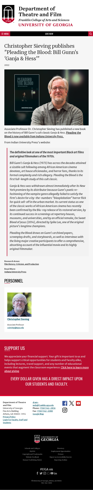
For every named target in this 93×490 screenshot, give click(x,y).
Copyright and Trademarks (32, 454)
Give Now (49, 33)
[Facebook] (37, 473)
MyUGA (32, 451)
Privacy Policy (9, 417)
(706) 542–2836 (47, 408)
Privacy (60, 454)
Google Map (38, 414)
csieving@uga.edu (15, 327)
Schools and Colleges (32, 448)
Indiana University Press (15, 272)
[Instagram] (44, 473)
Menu (6, 33)
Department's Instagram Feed (64, 410)
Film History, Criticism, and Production (21, 264)
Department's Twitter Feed (71, 403)
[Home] (46, 15)
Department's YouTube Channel (78, 403)
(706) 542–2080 (45, 411)
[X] (41, 473)
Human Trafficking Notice (32, 460)
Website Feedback (32, 457)
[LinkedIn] (55, 473)
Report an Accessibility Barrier (61, 457)
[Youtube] (51, 473)
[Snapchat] (48, 473)
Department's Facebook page (64, 403)
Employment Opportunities (60, 451)
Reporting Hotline (60, 460)
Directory (60, 448)
